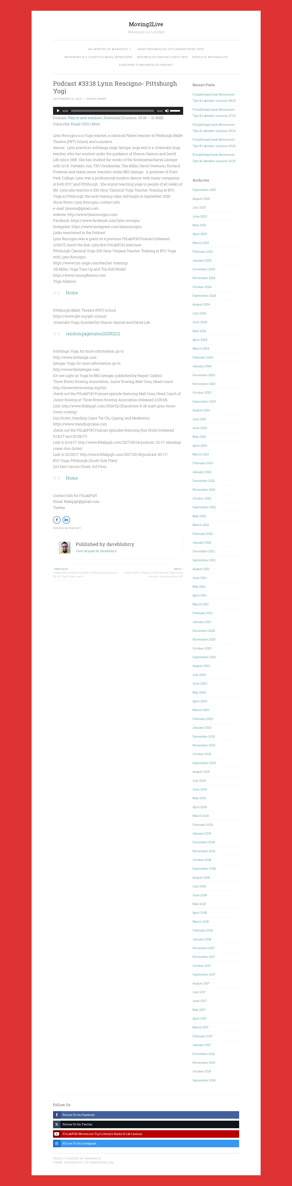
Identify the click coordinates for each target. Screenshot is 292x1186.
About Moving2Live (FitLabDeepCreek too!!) (170, 49)
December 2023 (203, 375)
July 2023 (199, 419)
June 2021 (199, 578)
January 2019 (201, 833)
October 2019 (201, 754)
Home (72, 293)
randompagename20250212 (93, 333)
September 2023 (204, 401)
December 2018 (203, 842)
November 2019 (203, 745)
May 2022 (199, 516)
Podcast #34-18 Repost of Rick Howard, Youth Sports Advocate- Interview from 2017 (153, 572)
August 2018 (201, 877)
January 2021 (201, 622)
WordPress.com (101, 1162)
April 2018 (199, 913)
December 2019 (203, 736)
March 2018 (200, 921)
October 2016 (201, 1071)
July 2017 (199, 992)
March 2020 (200, 710)
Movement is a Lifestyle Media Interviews (99, 57)
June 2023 (199, 428)
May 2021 (199, 586)
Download (112, 117)
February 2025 (202, 251)
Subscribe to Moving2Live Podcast (146, 64)
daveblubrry (96, 98)
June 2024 (199, 322)
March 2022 (200, 525)
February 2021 (202, 613)
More (96, 124)
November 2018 (203, 851)
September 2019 (204, 763)
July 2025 (199, 207)
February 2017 (202, 1036)
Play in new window (85, 117)
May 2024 (199, 331)
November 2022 (203, 490)
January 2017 (201, 1045)
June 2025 (199, 216)
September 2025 (204, 190)
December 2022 (203, 481)
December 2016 (203, 1054)
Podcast (74, 528)
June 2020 (199, 683)
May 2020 (199, 692)
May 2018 (199, 904)
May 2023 (199, 436)
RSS (86, 124)
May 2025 (199, 225)
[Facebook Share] (57, 520)
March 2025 (200, 243)
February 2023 (202, 463)
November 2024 (203, 278)
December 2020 (203, 631)
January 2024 (201, 366)
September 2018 (204, 868)
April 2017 (199, 1018)
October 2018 (201, 860)
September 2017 (204, 974)
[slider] (175, 110)
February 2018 (202, 930)
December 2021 (203, 551)
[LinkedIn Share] (66, 520)
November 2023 (203, 384)
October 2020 (202, 648)
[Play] (58, 111)
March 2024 (200, 348)
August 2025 (201, 199)
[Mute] (167, 111)
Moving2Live (146, 24)
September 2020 (204, 657)
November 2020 (204, 639)
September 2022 (204, 507)
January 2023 (201, 472)
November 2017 (203, 957)
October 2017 (201, 966)
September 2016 (204, 1080)
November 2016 (203, 1062)
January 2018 (201, 939)
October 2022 (201, 498)
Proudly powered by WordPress (77, 1158)
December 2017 (203, 948)
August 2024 (201, 304)
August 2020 (201, 666)
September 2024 (204, 295)
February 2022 (202, 534)
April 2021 (199, 595)
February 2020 (202, 719)
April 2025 (199, 234)
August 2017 (201, 983)
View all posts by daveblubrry (96, 551)
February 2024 (202, 357)
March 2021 (200, 604)
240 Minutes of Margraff (108, 49)
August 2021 (201, 569)
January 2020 (202, 727)
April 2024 (199, 340)
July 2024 (199, 313)
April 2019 (199, 807)
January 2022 (201, 542)
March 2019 (200, 816)
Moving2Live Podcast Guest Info (162, 57)
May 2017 (199, 1010)
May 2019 (199, 798)
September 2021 (204, 560)
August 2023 (201, 410)
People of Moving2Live (210, 57)
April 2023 (199, 445)
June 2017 (199, 1001)
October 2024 (201, 287)
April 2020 (199, 701)
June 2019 (199, 789)
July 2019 (199, 780)
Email (75, 124)
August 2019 (201, 772)
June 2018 (199, 895)
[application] (118, 111)
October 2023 (201, 392)
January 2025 (201, 260)
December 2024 (203, 269)
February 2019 (202, 825)
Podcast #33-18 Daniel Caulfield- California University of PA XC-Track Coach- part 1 (85, 572)
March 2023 (200, 454)
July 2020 (199, 675)
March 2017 (200, 1027)
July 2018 (199, 886)
